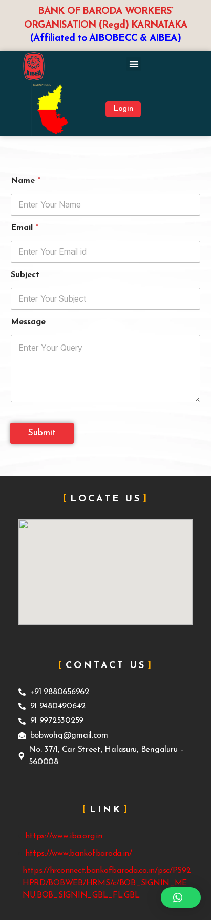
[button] (133, 64)
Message (28, 322)
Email (24, 228)
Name (25, 181)
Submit (42, 433)
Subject (25, 275)
